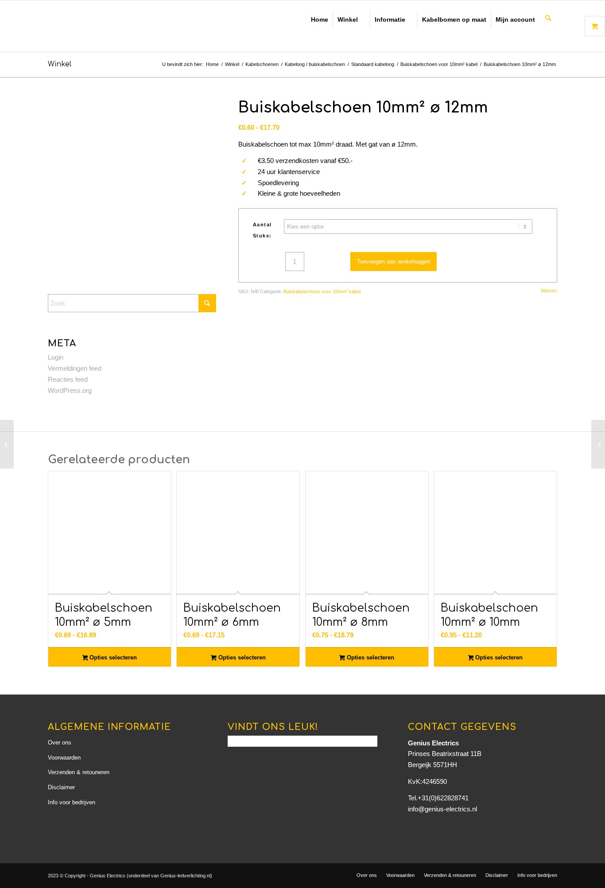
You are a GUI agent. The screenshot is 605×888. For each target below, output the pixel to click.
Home (319, 19)
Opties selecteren (112, 657)
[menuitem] (548, 19)
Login (55, 357)
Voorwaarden (64, 757)
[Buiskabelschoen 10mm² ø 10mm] (7, 444)
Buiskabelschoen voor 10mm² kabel (322, 291)
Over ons (59, 742)
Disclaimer (61, 787)
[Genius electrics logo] (110, 26)
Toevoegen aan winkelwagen (393, 261)
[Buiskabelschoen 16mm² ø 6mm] (598, 444)
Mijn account (515, 19)
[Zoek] (548, 18)
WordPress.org (70, 390)
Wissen (549, 290)
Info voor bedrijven (71, 802)
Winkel (347, 19)
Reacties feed (68, 379)
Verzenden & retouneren (78, 772)
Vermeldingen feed (74, 368)
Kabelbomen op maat (454, 19)
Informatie (390, 19)
